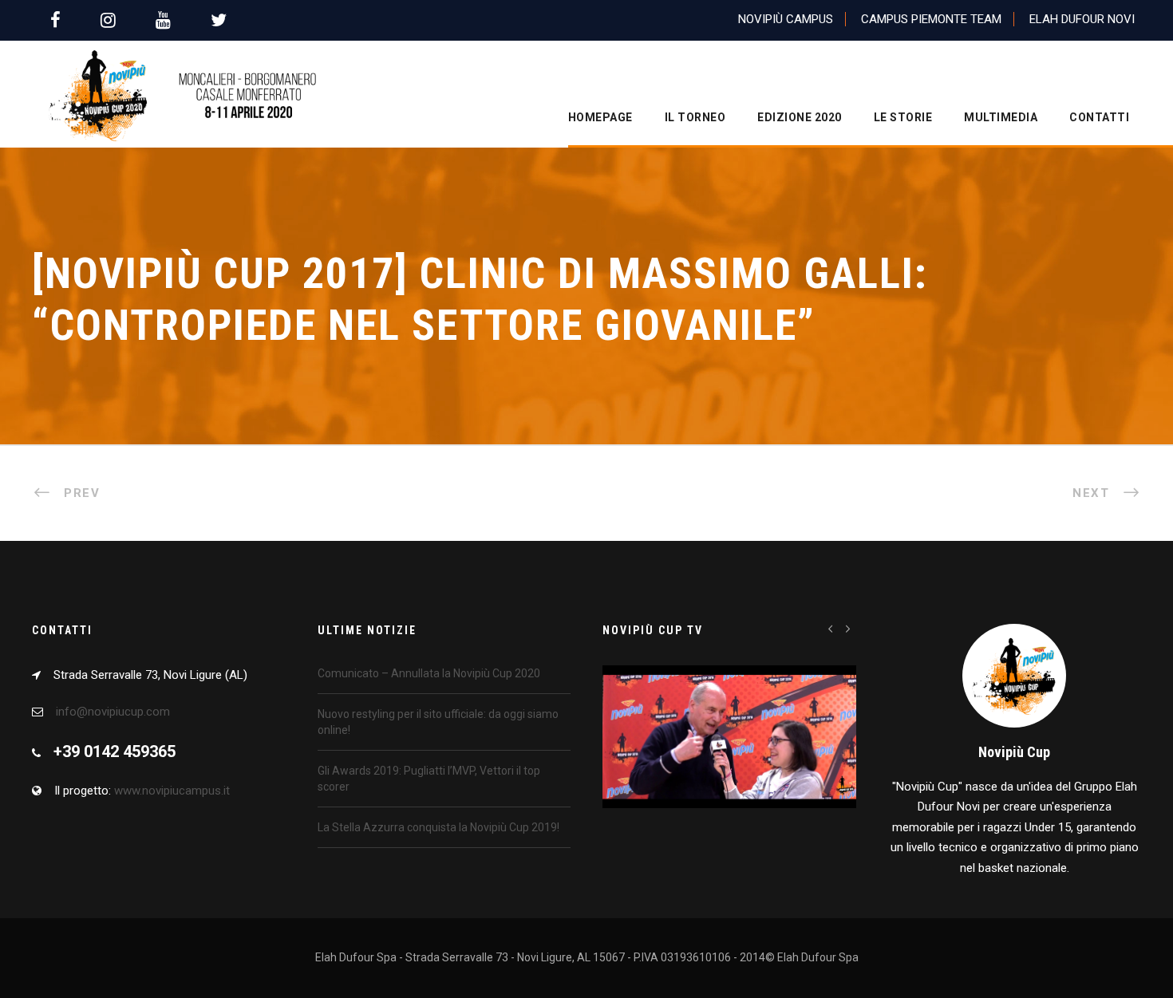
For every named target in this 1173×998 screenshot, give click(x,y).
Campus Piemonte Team (931, 19)
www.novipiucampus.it (172, 790)
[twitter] (219, 20)
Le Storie (903, 117)
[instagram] (108, 20)
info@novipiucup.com (113, 711)
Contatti (1099, 117)
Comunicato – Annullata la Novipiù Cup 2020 (429, 673)
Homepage (600, 117)
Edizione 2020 (799, 117)
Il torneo (695, 117)
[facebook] (55, 20)
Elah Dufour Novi (1082, 19)
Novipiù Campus (785, 19)
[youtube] (163, 20)
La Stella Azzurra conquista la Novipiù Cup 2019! (438, 827)
